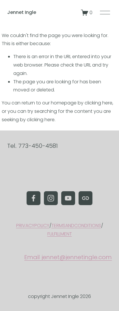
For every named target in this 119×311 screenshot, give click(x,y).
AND (69, 225)
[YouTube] (68, 198)
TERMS (58, 225)
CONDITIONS (87, 225)
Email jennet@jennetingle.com (68, 257)
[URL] (85, 198)
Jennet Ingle (21, 12)
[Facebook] (33, 198)
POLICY (41, 225)
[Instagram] (51, 198)
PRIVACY (25, 225)
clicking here (98, 103)
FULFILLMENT (59, 234)
